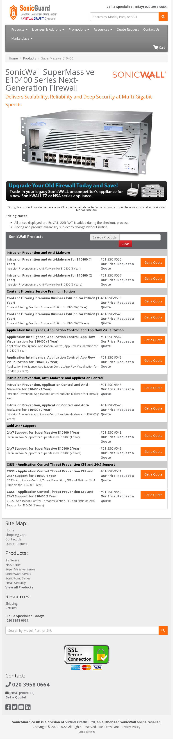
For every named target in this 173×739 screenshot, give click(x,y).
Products (18, 29)
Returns (11, 608)
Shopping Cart (15, 535)
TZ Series (12, 560)
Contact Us (151, 29)
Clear (125, 244)
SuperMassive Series (20, 569)
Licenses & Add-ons (47, 29)
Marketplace (20, 38)
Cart (161, 47)
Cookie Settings (86, 731)
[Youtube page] (21, 708)
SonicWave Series (18, 574)
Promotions (78, 29)
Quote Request (128, 29)
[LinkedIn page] (28, 708)
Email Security (15, 583)
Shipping (11, 603)
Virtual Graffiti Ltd (80, 722)
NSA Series (13, 565)
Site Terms (105, 727)
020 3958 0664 (155, 7)
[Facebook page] (8, 708)
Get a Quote (152, 262)
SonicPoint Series (18, 578)
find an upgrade (105, 207)
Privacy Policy (130, 727)
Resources (102, 29)
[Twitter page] (15, 708)
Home (13, 58)
